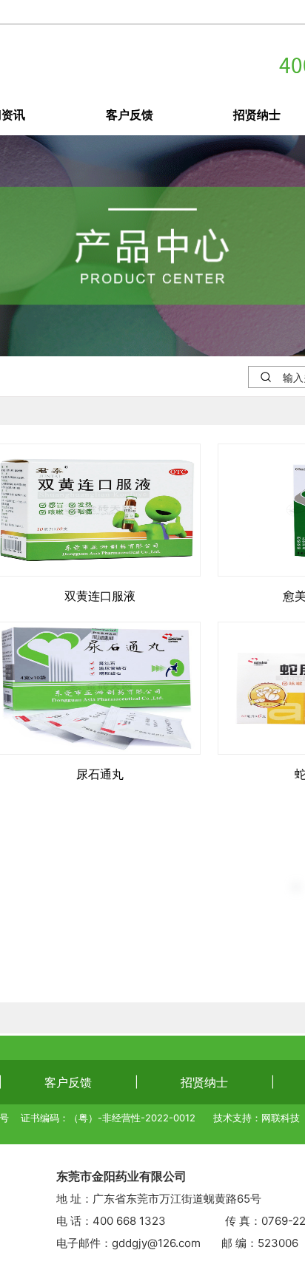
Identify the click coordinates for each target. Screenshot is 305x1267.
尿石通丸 (100, 774)
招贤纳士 (204, 1082)
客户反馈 (129, 114)
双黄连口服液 (99, 595)
